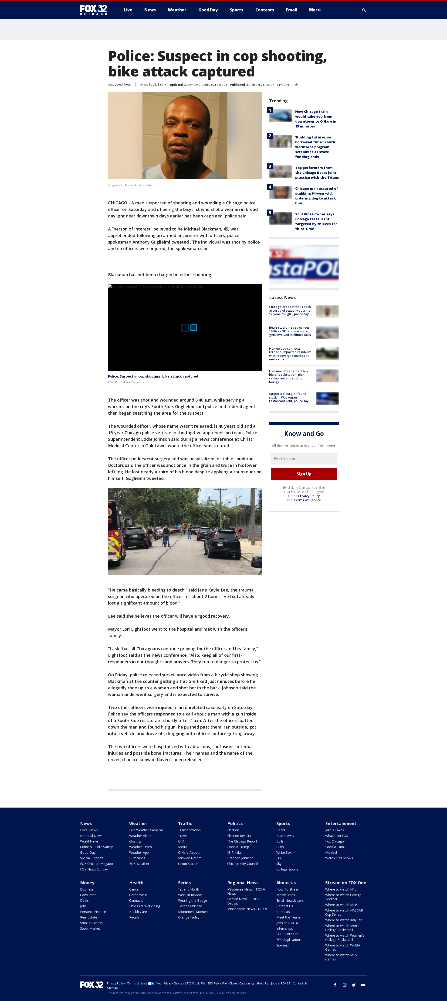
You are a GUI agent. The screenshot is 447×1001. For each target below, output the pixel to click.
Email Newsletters (290, 900)
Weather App (139, 852)
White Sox (283, 852)
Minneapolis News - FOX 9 (247, 909)
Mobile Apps (285, 895)
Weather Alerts (140, 835)
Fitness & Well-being (144, 906)
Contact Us (284, 906)
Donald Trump (238, 847)
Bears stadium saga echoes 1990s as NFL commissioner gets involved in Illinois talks (290, 331)
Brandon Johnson (240, 858)
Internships (284, 928)
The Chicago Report (242, 841)
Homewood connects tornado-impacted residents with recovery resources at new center (290, 353)
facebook (335, 985)
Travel (182, 835)
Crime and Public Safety (150, 84)
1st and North (188, 889)
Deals (84, 900)
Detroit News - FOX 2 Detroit (243, 901)
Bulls (280, 841)
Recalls (134, 917)
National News (91, 835)
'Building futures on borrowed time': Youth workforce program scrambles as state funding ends (315, 147)
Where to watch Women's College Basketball (344, 937)
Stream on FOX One (345, 882)
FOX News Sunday (94, 869)
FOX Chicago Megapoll (97, 863)
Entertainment (340, 823)
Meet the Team (288, 917)
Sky (278, 863)
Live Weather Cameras (146, 830)
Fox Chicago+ (335, 841)
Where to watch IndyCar (343, 920)
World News (89, 841)
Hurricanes (137, 858)
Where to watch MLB (341, 904)
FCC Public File (287, 934)
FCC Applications (288, 939)
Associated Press (119, 84)
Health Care (138, 911)
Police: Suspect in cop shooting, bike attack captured (153, 376)
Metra (182, 847)
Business (87, 889)
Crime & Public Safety (96, 847)
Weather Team (140, 847)
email (363, 985)
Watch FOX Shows (339, 858)
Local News (89, 830)
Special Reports (91, 858)
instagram (344, 985)
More (314, 10)
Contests (283, 911)
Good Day (87, 852)
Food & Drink (335, 847)
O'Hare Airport (189, 852)
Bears (280, 830)
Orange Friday (188, 917)
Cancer (134, 889)
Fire (279, 858)
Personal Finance (93, 911)
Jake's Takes (334, 830)
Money (87, 882)
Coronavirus (138, 895)
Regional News (242, 882)
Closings (135, 841)
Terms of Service (307, 500)
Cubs (280, 847)
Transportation (189, 830)
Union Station (188, 863)
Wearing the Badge (192, 900)
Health (136, 882)
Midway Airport (189, 858)
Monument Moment (193, 911)
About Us (286, 882)
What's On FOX (336, 835)
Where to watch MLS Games (341, 957)
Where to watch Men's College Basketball (342, 927)
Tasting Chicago (190, 906)
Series (184, 882)
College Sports (287, 869)
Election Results (239, 835)
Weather (138, 823)
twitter (354, 985)
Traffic (185, 823)
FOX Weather (139, 863)
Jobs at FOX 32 (287, 923)
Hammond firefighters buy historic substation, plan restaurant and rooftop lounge (288, 376)
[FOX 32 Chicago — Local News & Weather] (95, 10)
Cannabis (136, 900)
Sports (283, 823)
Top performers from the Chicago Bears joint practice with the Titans (317, 172)
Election (233, 830)
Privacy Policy (309, 496)
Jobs (83, 906)
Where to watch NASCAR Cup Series (344, 912)
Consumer (88, 895)
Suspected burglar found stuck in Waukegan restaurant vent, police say (288, 397)
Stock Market (90, 928)
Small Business (91, 923)
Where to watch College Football (343, 897)
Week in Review (190, 895)
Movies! (331, 852)
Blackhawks (285, 835)
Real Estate (88, 917)
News (86, 823)
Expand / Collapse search (364, 10)
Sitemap (282, 945)
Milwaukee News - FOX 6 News (246, 891)
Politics (235, 823)
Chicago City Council (242, 863)
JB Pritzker (235, 852)
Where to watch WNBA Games (342, 947)
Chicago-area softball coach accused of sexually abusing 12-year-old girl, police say (290, 310)
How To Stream (288, 889)
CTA (181, 841)
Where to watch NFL (340, 889)
